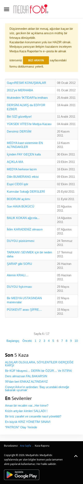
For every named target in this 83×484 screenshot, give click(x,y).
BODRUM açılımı (18, 199)
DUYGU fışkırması (19, 286)
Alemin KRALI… (17, 275)
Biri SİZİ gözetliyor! (19, 116)
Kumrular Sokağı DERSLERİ (26, 191)
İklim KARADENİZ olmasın (25, 229)
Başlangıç (13, 340)
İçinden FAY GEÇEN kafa (24, 154)
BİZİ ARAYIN (36, 60)
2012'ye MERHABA (20, 90)
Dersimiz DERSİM (19, 131)
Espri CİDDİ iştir (17, 184)
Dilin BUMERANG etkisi (23, 176)
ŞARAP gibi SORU (19, 263)
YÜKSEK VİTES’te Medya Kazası (29, 124)
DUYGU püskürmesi (20, 241)
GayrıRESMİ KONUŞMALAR (26, 82)
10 (76, 340)
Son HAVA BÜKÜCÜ (20, 206)
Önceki (27, 340)
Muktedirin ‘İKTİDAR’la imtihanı (27, 97)
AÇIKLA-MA (15, 161)
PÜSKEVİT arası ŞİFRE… (24, 309)
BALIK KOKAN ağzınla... (23, 218)
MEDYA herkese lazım (22, 169)
